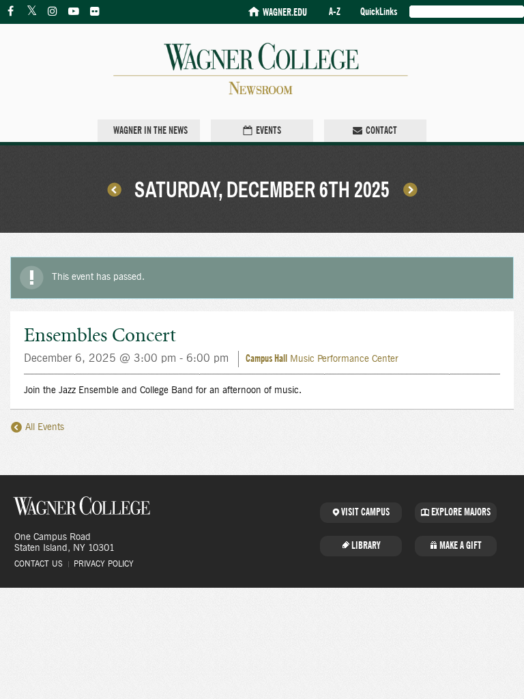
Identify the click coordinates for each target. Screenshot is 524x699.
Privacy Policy (104, 564)
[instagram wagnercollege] (52, 11)
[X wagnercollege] (31, 11)
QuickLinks (378, 11)
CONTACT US (38, 564)
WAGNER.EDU (285, 13)
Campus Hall (266, 358)
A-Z (334, 11)
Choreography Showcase (410, 189)
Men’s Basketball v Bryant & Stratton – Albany (113, 189)
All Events (43, 427)
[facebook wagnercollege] (10, 11)
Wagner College (82, 505)
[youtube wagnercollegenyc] (73, 11)
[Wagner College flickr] (94, 11)
